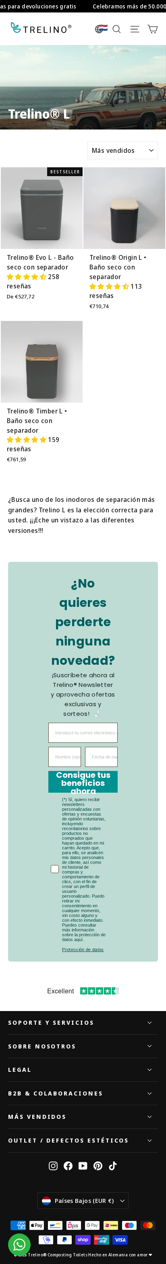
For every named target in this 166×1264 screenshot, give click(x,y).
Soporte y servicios (51, 1022)
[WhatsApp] (19, 1244)
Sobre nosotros (42, 1046)
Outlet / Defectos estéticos (68, 1140)
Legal (20, 1069)
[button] (27, 276)
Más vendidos (37, 1116)
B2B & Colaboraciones (55, 1093)
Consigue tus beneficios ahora (83, 782)
